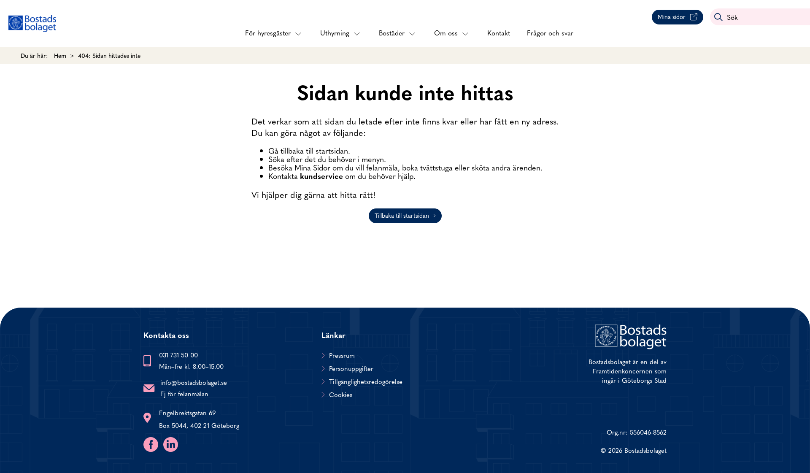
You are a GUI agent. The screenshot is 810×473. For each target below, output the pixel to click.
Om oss (446, 32)
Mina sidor (672, 16)
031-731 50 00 (178, 354)
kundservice (321, 175)
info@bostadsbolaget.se (193, 382)
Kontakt (498, 32)
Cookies (340, 394)
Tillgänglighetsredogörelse (365, 381)
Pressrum (342, 355)
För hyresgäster (268, 32)
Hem (60, 55)
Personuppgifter (351, 368)
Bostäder (392, 32)
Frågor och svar (550, 32)
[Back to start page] (32, 23)
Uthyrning (334, 32)
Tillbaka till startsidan (402, 215)
